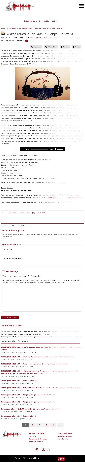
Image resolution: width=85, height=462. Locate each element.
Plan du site (63, 439)
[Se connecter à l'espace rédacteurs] (48, 449)
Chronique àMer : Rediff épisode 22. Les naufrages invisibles (31, 409)
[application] (42, 149)
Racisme (78, 47)
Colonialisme (52, 47)
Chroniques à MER (12, 326)
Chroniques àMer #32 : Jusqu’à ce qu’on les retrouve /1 (28, 402)
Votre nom (8, 249)
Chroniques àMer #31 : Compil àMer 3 (18, 416)
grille (46, 21)
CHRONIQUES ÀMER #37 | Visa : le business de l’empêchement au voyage (34, 364)
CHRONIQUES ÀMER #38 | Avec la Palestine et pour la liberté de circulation (37, 357)
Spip (42, 446)
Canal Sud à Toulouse (38, 439)
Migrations (38, 47)
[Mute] (55, 149)
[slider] (60, 149)
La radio (32, 436)
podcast (55, 21)
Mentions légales (65, 436)
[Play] (23, 149)
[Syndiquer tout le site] (37, 449)
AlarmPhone (51, 198)
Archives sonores (36, 441)
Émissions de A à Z (32, 21)
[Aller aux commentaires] (26, 41)
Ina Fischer (35, 38)
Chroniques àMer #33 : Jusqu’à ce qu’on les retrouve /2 (28, 395)
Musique (66, 47)
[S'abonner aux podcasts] (43, 449)
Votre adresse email (13, 258)
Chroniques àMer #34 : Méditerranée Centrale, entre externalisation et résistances (41, 388)
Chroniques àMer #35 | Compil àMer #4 (19, 381)
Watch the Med (75, 198)
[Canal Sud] (20, 10)
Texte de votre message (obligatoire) (22, 276)
